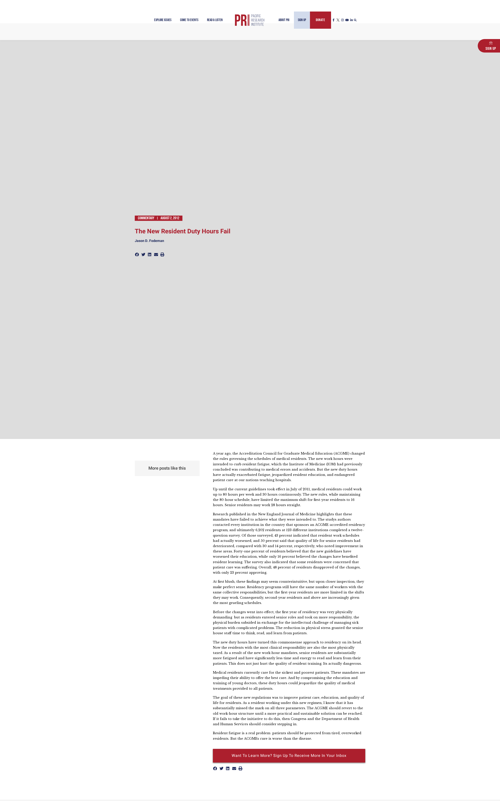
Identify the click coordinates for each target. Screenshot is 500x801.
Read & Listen (215, 20)
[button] (355, 20)
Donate (320, 20)
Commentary (146, 218)
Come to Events (189, 20)
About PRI (284, 20)
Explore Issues (162, 20)
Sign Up (302, 20)
